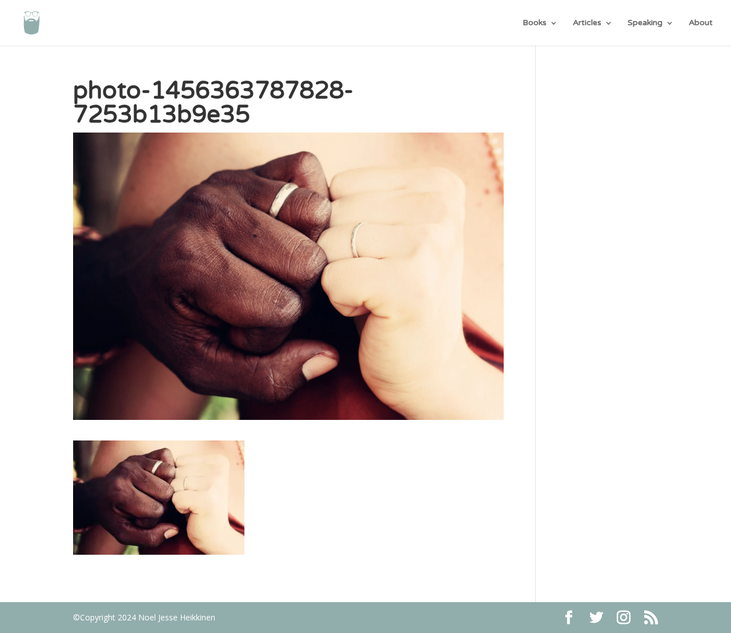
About (701, 23)
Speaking (645, 23)
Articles (587, 23)
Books (535, 23)
